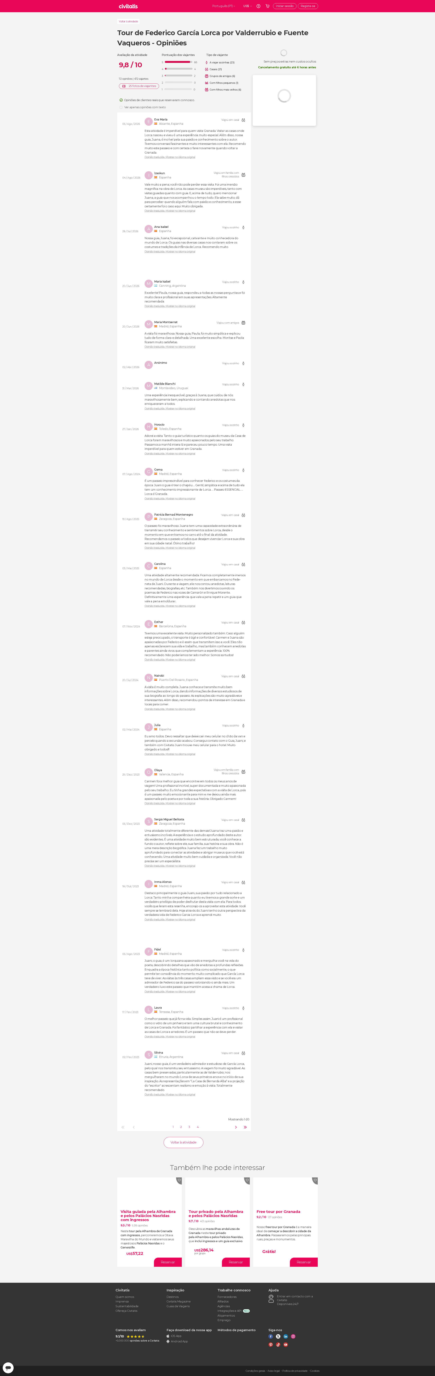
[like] (179, 1181)
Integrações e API (230, 1310)
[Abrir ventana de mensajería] (8, 1367)
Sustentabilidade (127, 1306)
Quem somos (125, 1297)
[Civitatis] (128, 6)
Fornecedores (227, 1297)
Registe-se (308, 6)
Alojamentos (226, 1315)
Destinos (172, 1297)
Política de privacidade (295, 1370)
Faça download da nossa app (189, 1330)
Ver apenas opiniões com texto (145, 107)
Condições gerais (255, 1370)
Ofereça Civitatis (126, 1310)
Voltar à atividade (128, 21)
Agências (224, 1306)
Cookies (314, 1370)
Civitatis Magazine (178, 1301)
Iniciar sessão (285, 6)
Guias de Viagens (178, 1306)
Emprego (224, 1320)
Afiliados (223, 1301)
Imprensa (122, 1301)
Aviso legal (274, 1370)
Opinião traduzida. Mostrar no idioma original (170, 157)
